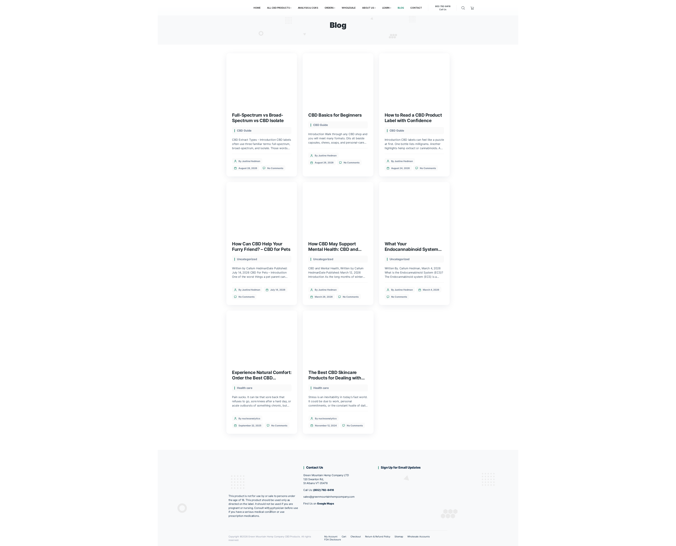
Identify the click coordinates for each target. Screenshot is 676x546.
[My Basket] (472, 8)
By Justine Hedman (249, 161)
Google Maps (325, 503)
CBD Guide (244, 130)
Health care (244, 388)
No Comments (275, 168)
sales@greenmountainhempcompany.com (329, 496)
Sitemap (399, 536)
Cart (344, 536)
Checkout (355, 536)
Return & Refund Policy (377, 536)
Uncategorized (247, 259)
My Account (330, 536)
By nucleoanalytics (249, 418)
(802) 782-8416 (323, 490)
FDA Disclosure (332, 539)
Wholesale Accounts (418, 536)
